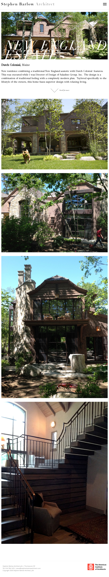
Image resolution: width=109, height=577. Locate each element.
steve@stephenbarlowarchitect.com (28, 568)
